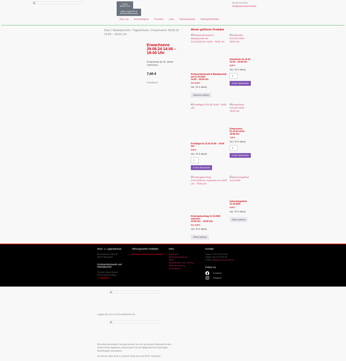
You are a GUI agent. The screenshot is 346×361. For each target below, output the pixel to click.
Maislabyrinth (121, 30)
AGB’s (171, 260)
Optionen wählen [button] (201, 95)
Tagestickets (140, 30)
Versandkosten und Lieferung (181, 263)
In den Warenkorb (240, 83)
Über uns (124, 19)
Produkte (158, 19)
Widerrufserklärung (177, 265)
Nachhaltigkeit (141, 19)
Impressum (173, 254)
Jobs (171, 19)
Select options (200, 237)
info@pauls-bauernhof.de (244, 6)
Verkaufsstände (187, 19)
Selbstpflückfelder (209, 19)
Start (107, 30)
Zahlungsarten (175, 268)
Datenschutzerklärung (178, 257)
